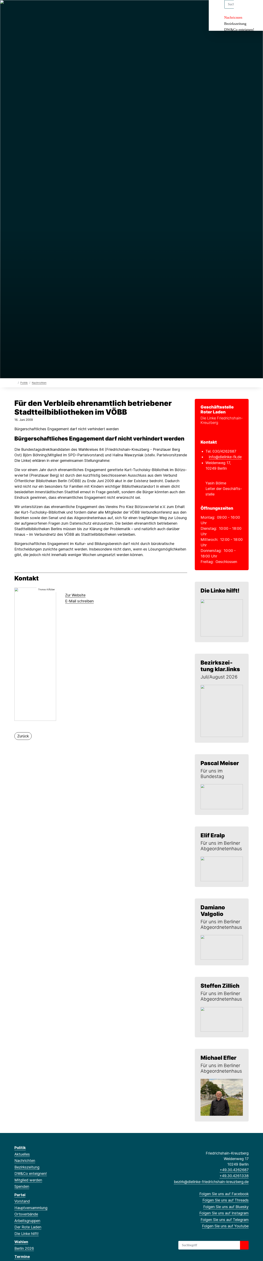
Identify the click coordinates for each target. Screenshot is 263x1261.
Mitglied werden (28, 1180)
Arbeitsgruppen (27, 1221)
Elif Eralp (213, 835)
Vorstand (22, 1201)
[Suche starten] (244, 1245)
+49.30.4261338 (234, 1176)
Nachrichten (233, 17)
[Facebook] (16, 8)
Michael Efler (218, 1057)
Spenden (21, 1186)
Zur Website (75, 595)
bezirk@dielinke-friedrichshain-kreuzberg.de (211, 1182)
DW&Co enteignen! (239, 29)
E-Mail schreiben (79, 601)
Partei (19, 1195)
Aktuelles (22, 1154)
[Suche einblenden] (242, 8)
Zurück (23, 736)
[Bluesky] (30, 8)
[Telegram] (44, 8)
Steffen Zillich (220, 985)
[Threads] (23, 8)
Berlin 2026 (24, 1248)
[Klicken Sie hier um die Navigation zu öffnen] (254, 8)
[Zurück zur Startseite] (15, 382)
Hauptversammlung (30, 1208)
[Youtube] (50, 8)
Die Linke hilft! (220, 590)
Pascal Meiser (220, 763)
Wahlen (21, 1242)
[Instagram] (37, 8)
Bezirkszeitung (235, 24)
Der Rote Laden (27, 1227)
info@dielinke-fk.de (225, 457)
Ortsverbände (26, 1214)
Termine (22, 1256)
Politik (24, 382)
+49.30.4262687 (234, 1170)
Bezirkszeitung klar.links (220, 666)
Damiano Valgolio (213, 910)
